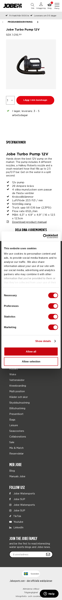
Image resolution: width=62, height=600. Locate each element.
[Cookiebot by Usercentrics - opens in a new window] (43, 236)
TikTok (17, 516)
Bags (12, 419)
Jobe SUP (19, 499)
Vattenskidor (16, 380)
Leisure (13, 425)
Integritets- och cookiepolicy (31, 596)
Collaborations (17, 436)
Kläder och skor (18, 397)
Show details (43, 341)
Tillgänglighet (31, 592)
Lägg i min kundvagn (35, 100)
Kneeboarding (17, 385)
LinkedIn (18, 527)
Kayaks (13, 368)
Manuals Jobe (17, 476)
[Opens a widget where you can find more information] (49, 594)
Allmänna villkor (31, 589)
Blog (12, 470)
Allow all (31, 351)
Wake (12, 374)
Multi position (17, 391)
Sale (11, 442)
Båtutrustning (17, 408)
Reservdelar (16, 453)
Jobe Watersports (24, 493)
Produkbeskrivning (20, 22)
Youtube (18, 521)
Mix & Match (16, 448)
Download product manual (29, 221)
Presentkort (16, 414)
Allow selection (31, 361)
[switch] (53, 306)
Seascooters (16, 431)
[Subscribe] (48, 554)
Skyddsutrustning (19, 402)
